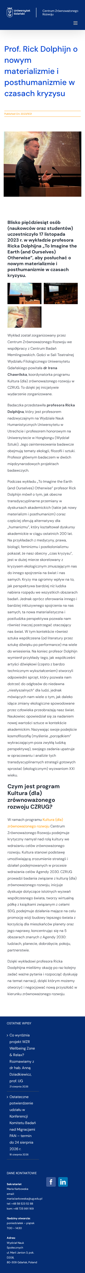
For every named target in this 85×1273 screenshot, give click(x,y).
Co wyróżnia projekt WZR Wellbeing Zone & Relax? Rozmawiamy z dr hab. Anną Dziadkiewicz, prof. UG (22, 1058)
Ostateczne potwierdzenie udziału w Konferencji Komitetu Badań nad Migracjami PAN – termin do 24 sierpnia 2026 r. (23, 1122)
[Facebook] (51, 1182)
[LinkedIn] (63, 1182)
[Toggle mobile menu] (75, 23)
